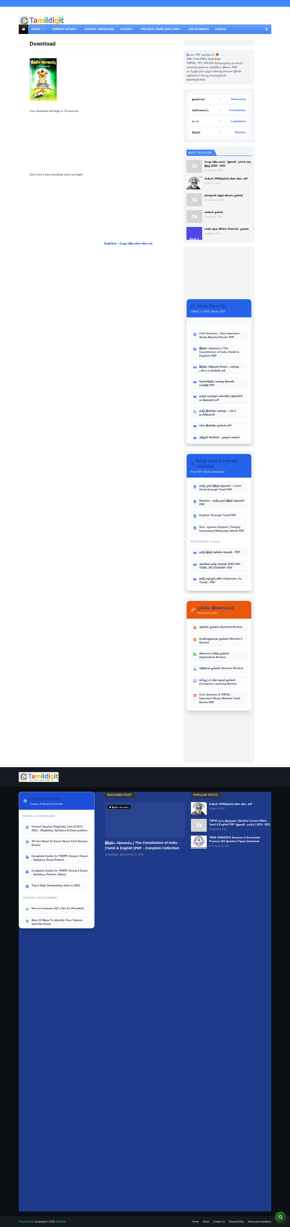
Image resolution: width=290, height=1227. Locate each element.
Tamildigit (113, 854)
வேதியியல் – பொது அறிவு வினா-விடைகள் (151, 243)
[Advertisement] (199, 21)
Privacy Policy (236, 1221)
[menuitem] (23, 29)
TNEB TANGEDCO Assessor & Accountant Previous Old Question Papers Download (234, 839)
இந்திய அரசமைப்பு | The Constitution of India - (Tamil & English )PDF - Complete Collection (142, 845)
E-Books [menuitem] (126, 29)
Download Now (195, 79)
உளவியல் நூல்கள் (214, 212)
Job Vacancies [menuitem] (198, 29)
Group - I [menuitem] (37, 29)
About (206, 1221)
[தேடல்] (280, 1217)
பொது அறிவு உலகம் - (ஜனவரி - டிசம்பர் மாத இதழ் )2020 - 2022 (228, 163)
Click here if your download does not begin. (56, 174)
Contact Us (219, 1221)
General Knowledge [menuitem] (99, 29)
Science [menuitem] (220, 29)
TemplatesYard (27, 1221)
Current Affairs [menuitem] (64, 29)
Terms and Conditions (259, 1221)
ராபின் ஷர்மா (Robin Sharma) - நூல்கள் (227, 228)
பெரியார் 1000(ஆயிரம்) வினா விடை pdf (226, 178)
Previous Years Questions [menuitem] (160, 29)
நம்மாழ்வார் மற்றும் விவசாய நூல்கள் (224, 195)
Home (195, 1221)
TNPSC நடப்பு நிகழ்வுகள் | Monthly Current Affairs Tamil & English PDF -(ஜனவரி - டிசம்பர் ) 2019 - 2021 (239, 822)
